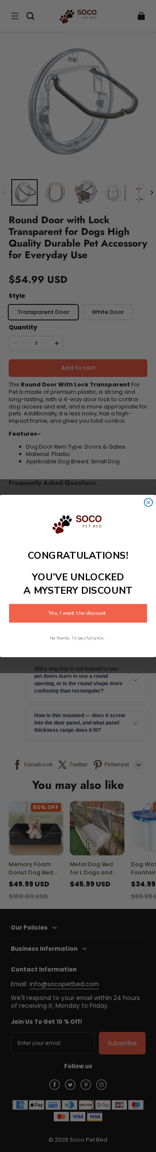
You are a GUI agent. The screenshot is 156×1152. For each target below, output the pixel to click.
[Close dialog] (148, 502)
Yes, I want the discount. (78, 613)
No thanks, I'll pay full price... (78, 638)
